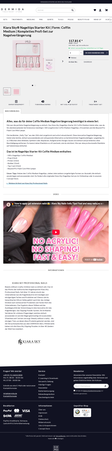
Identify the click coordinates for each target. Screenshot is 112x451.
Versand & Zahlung (45, 381)
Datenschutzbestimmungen (92, 391)
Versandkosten (61, 436)
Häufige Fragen (44, 384)
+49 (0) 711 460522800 (12, 375)
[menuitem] (55, 10)
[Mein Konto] (100, 10)
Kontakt (41, 375)
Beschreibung (12, 111)
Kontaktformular (10, 396)
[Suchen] (72, 10)
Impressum (42, 413)
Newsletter (42, 388)
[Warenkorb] (107, 10)
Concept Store (44, 429)
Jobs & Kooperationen (47, 425)
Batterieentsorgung (46, 391)
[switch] (85, 414)
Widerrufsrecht (44, 422)
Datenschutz (43, 419)
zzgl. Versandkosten (82, 45)
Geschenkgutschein (46, 397)
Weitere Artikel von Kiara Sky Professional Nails (27, 183)
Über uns (42, 409)
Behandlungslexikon (46, 394)
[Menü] (89, 409)
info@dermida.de (10, 393)
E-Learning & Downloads (48, 378)
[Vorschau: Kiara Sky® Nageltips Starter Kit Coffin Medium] (7, 91)
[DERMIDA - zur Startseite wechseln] (12, 12)
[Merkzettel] (95, 10)
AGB (40, 416)
